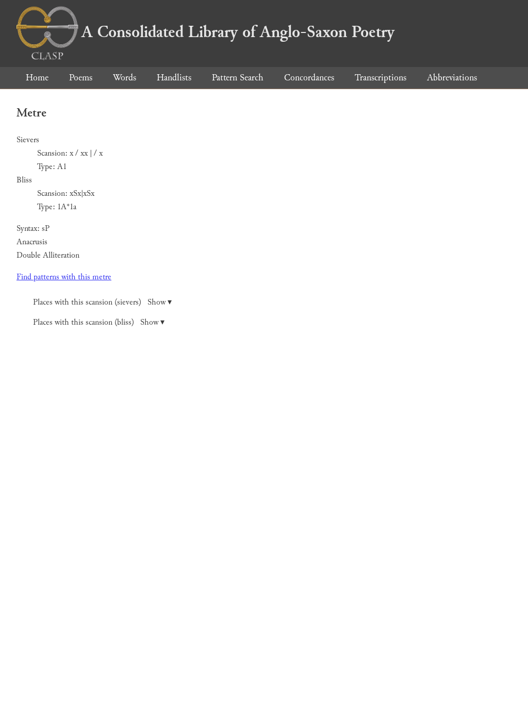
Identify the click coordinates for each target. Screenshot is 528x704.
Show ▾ (159, 302)
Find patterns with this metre (63, 277)
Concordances (309, 77)
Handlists (174, 77)
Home (37, 77)
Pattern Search (237, 77)
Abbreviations (452, 77)
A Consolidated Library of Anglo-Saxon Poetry (237, 32)
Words (124, 77)
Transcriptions (380, 77)
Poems (80, 77)
